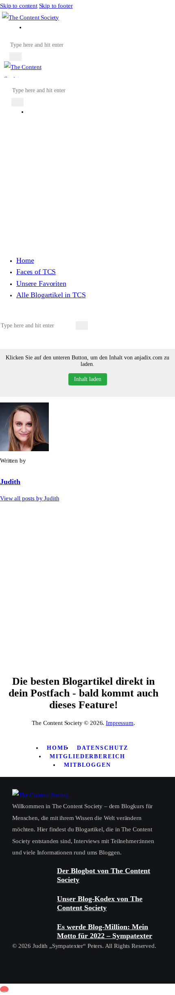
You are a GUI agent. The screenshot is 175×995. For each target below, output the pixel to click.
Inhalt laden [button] (87, 379)
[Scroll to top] (4, 989)
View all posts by (29, 498)
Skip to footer (56, 5)
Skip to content (18, 5)
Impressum (119, 723)
